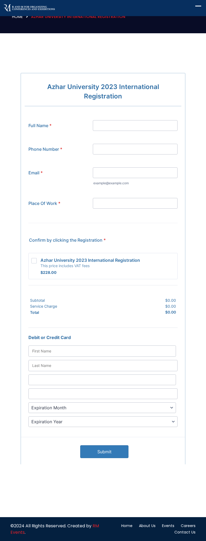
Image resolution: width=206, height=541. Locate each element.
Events (168, 525)
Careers (188, 525)
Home (17, 16)
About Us (147, 525)
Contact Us (185, 532)
